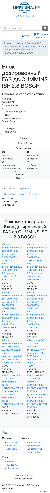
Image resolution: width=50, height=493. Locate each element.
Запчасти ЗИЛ (34, 449)
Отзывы (11, 461)
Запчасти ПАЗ (34, 445)
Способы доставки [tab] (14, 194)
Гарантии (12, 442)
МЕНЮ (27, 21)
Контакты (12, 464)
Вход (26, 35)
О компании (13, 468)
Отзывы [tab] (33, 194)
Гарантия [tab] (24, 188)
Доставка (12, 449)
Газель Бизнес (14, 46)
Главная (8, 43)
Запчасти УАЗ (34, 442)
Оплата (11, 445)
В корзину (25, 138)
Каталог (19, 43)
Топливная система (35, 46)
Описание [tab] (9, 188)
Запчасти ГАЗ (34, 43)
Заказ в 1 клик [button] (25, 143)
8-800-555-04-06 (25, 15)
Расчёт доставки (25, 148)
